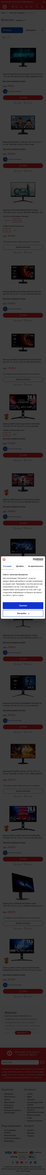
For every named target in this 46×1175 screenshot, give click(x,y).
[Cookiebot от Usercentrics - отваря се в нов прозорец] (33, 559)
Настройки (21, 613)
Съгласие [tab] (7, 566)
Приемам (23, 606)
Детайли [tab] (20, 566)
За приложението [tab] (35, 566)
